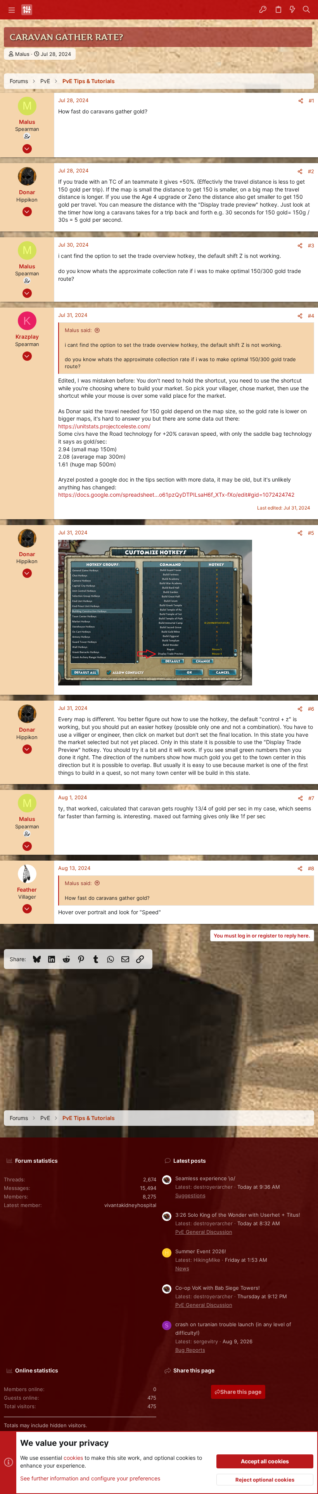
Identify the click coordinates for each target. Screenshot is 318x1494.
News (182, 1268)
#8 (311, 868)
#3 (311, 245)
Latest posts (189, 1160)
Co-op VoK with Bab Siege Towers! (217, 1288)
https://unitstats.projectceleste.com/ (104, 426)
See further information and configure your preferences (90, 1478)
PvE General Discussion (203, 1232)
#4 (311, 316)
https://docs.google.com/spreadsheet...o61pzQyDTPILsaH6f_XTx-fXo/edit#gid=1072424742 (176, 494)
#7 (311, 798)
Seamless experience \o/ (205, 1178)
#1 (311, 100)
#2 (311, 171)
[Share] (301, 100)
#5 (311, 533)
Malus (22, 54)
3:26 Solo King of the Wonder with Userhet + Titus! (237, 1215)
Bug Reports (190, 1350)
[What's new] (292, 10)
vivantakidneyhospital (130, 1205)
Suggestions (190, 1195)
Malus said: (78, 330)
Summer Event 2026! (200, 1251)
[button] (11, 10)
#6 (311, 709)
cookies (73, 1457)
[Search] (306, 10)
